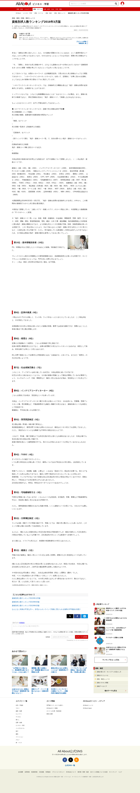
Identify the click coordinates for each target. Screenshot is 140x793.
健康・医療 (19, 711)
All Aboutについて (71, 772)
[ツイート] (70, 616)
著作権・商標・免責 (83, 772)
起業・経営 (47, 9)
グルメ (17, 739)
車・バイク (19, 742)
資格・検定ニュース (59, 13)
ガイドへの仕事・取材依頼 (54, 711)
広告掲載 (41, 772)
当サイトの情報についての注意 (99, 772)
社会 (52, 9)
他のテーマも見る (111, 690)
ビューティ (19, 714)
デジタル (18, 717)
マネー (17, 708)
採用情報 (27, 772)
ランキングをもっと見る (110, 660)
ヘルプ (120, 772)
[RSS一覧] (76, 760)
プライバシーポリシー (58, 772)
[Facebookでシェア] (77, 616)
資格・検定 (49, 13)
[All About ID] (122, 4)
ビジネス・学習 (41, 4)
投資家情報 (34, 772)
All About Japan (87, 708)
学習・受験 (59, 9)
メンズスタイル (20, 728)
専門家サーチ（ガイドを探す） (55, 705)
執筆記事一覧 (82, 43)
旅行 (17, 731)
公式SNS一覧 (70, 765)
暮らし (17, 719)
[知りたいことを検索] (116, 4)
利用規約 (48, 772)
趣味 (17, 734)
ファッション (19, 737)
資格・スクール (37, 9)
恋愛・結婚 (19, 722)
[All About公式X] (70, 760)
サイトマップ (113, 772)
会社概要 (20, 772)
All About (18, 13)
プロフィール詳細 (81, 41)
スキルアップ (28, 9)
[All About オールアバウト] (23, 4)
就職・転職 (20, 9)
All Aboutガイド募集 (52, 708)
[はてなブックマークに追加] (84, 616)
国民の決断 (50, 714)
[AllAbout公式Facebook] (65, 760)
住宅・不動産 (19, 705)
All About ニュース (88, 705)
